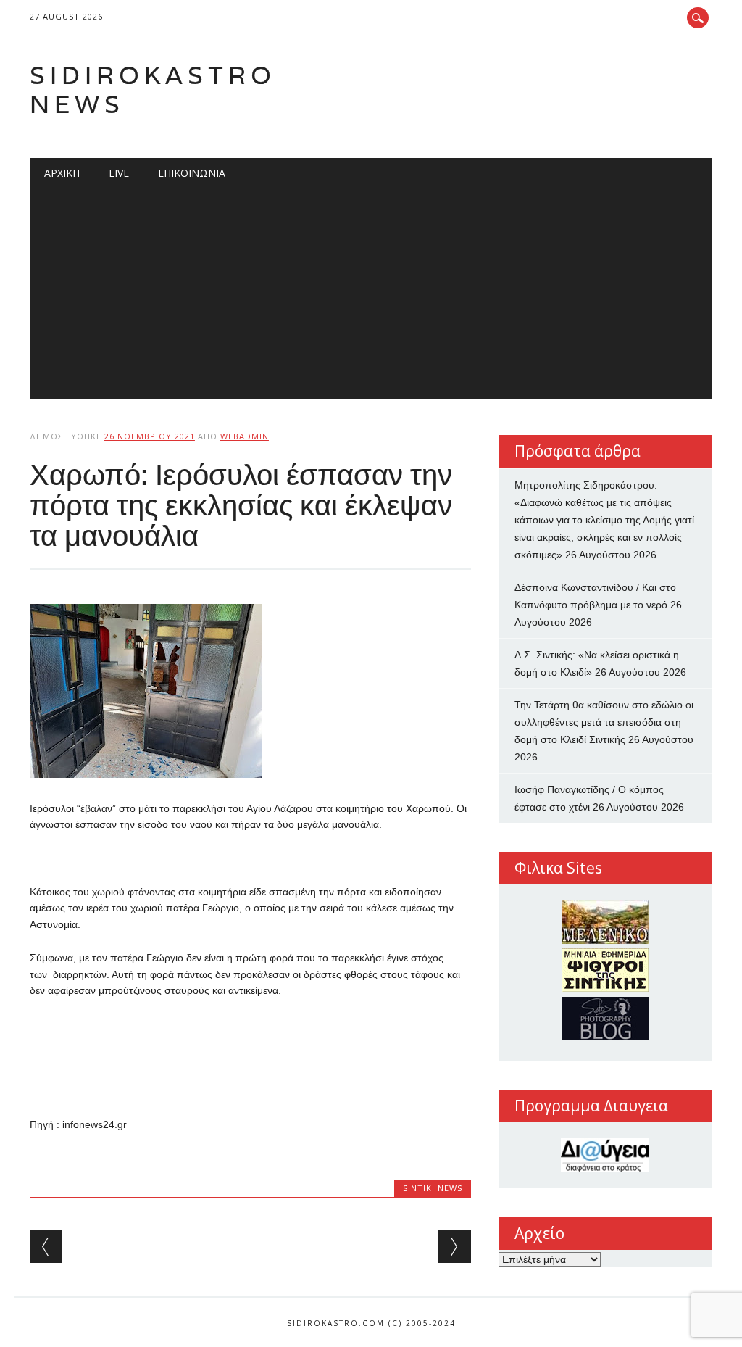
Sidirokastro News (153, 89)
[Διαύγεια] (605, 1155)
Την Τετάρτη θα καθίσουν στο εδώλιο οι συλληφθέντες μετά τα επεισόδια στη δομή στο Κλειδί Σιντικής (603, 722)
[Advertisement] (371, 297)
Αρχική (62, 173)
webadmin (244, 436)
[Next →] (454, 1246)
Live (119, 173)
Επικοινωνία (191, 173)
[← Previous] (46, 1246)
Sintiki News (432, 1187)
